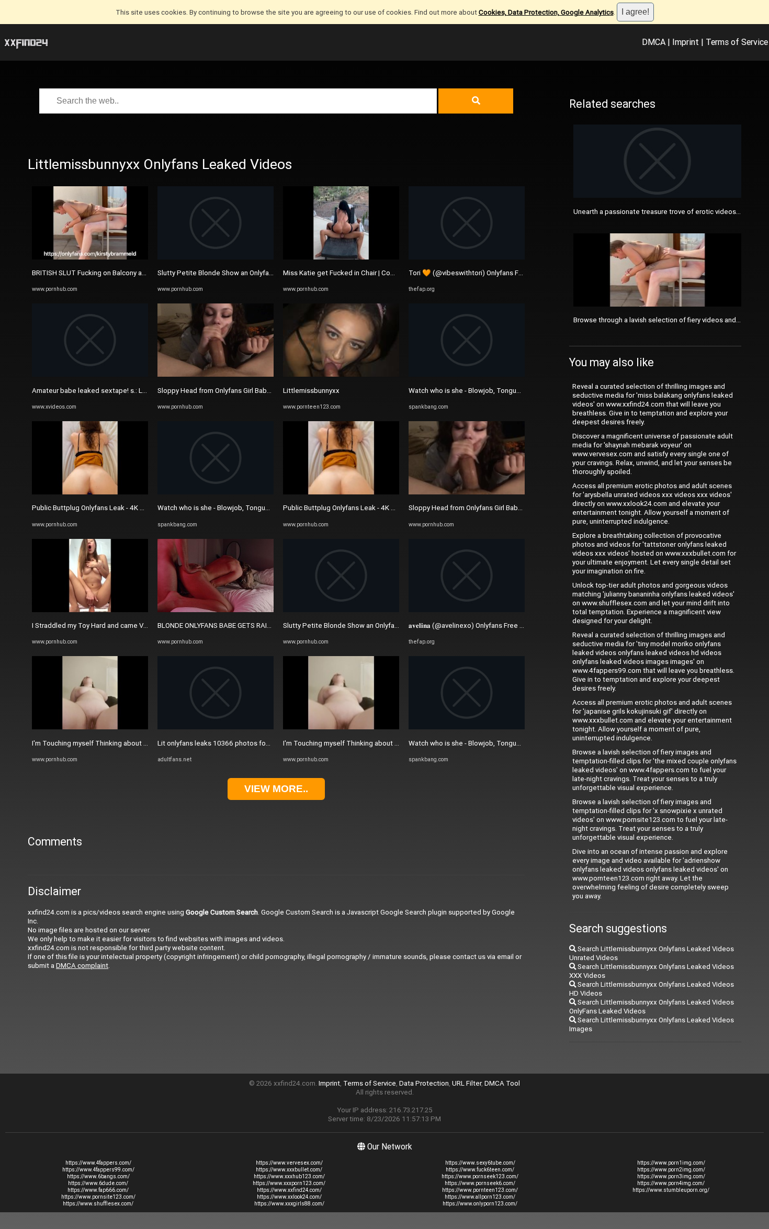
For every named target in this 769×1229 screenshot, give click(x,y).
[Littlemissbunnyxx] (341, 374)
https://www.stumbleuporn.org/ (670, 1190)
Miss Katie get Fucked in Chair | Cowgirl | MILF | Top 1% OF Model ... (386, 272)
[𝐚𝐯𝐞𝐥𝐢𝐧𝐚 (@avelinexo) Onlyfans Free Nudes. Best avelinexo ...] (467, 609)
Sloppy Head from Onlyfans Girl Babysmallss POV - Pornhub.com (256, 390)
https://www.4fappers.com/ (98, 1162)
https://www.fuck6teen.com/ (480, 1169)
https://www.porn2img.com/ (671, 1169)
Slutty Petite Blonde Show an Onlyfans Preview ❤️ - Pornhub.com (258, 272)
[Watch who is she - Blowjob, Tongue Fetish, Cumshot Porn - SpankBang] (215, 492)
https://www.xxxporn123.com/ (289, 1183)
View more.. (276, 788)
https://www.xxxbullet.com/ (289, 1169)
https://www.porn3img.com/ (671, 1176)
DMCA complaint (82, 965)
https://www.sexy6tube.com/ (480, 1162)
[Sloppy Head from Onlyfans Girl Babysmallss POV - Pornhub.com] (215, 374)
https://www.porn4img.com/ (671, 1183)
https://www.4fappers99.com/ (98, 1169)
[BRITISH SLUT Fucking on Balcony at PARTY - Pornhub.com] (90, 257)
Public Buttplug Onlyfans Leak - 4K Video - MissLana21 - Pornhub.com (139, 507)
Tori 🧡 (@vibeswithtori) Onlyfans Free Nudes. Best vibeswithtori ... (513, 272)
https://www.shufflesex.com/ (98, 1203)
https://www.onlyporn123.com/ (480, 1203)
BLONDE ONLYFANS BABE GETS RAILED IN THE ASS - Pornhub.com (260, 625)
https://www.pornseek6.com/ (480, 1183)
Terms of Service (737, 42)
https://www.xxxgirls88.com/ (289, 1203)
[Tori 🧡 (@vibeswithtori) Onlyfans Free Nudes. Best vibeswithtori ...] (467, 257)
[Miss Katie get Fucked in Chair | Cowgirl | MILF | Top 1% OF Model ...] (341, 257)
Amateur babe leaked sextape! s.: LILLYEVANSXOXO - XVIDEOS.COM (137, 390)
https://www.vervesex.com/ (289, 1162)
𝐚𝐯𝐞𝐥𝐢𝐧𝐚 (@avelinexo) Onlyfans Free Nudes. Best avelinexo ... (502, 625)
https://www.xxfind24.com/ (289, 1190)
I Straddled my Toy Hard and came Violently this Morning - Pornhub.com (142, 625)
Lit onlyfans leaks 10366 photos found (217, 743)
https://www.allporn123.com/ (480, 1196)
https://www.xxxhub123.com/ (289, 1176)
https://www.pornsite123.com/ (98, 1196)
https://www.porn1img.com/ (671, 1162)
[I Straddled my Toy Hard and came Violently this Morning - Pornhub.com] (90, 609)
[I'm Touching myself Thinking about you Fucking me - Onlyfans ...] (90, 727)
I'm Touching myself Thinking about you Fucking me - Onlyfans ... (131, 743)
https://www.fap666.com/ (98, 1190)
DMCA (653, 42)
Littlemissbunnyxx (311, 390)
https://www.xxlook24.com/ (289, 1196)
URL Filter (466, 1083)
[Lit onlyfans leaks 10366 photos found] (215, 727)
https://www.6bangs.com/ (98, 1176)
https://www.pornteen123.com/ (480, 1190)
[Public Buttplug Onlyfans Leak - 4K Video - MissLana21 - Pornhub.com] (90, 492)
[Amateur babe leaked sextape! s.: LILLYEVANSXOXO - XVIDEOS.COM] (90, 374)
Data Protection (424, 1083)
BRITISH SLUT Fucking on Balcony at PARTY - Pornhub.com (123, 272)
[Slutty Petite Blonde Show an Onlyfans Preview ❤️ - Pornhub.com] (215, 257)
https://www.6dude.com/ (98, 1183)
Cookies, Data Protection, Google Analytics (546, 12)
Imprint (685, 42)
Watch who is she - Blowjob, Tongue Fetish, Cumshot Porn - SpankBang (267, 507)
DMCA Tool (502, 1083)
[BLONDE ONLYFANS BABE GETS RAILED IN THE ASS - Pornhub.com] (215, 609)
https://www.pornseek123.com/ (480, 1176)
